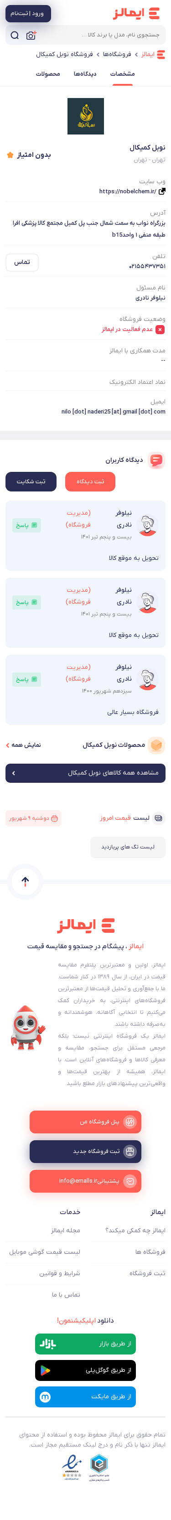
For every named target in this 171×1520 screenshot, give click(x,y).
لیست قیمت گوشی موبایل (44, 1252)
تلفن (159, 256)
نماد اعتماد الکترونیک (137, 382)
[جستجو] (14, 35)
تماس (22, 262)
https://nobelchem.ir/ (127, 192)
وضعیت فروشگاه (142, 319)
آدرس (158, 213)
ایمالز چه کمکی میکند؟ (135, 1230)
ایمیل (158, 402)
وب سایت (152, 181)
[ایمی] (28, 1028)
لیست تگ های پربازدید (128, 847)
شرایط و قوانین (59, 1273)
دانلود (85, 1320)
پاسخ (22, 525)
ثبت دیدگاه (90, 482)
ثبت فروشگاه (148, 1273)
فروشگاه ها (150, 1252)
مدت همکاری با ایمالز (137, 350)
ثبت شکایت (31, 482)
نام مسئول (151, 288)
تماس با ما (66, 1295)
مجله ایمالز (65, 1230)
